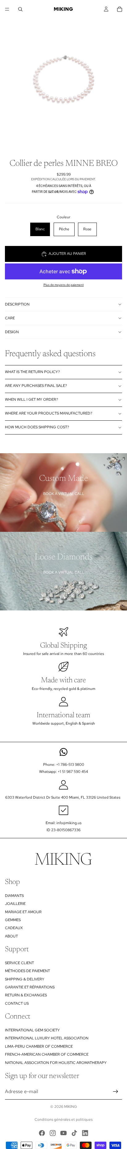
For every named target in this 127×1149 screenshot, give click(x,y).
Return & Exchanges (26, 995)
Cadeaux (14, 928)
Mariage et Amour (23, 911)
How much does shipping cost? (37, 427)
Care (10, 318)
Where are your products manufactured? (48, 413)
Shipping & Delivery (24, 979)
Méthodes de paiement (27, 970)
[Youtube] (63, 1133)
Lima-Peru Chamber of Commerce (39, 1046)
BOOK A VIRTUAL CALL (63, 493)
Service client (19, 962)
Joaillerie (15, 903)
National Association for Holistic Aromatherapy (56, 1062)
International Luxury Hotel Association (46, 1038)
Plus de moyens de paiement (63, 285)
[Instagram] (52, 1133)
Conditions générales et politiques (63, 1119)
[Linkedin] (85, 1133)
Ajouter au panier (67, 253)
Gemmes (13, 919)
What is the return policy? (32, 371)
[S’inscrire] (115, 1091)
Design (12, 331)
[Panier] (119, 9)
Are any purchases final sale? (36, 385)
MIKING (70, 1106)
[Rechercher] (20, 9)
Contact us (17, 1003)
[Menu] (7, 9)
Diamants (14, 895)
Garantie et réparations (30, 987)
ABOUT (11, 936)
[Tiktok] (74, 1133)
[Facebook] (42, 1133)
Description (17, 304)
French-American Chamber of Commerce (46, 1054)
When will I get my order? (31, 399)
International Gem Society (32, 1030)
